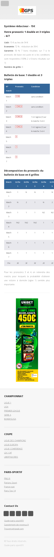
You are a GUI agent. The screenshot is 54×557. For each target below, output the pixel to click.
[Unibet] (27, 381)
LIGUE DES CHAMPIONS (15, 440)
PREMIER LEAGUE (12, 410)
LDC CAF (8, 452)
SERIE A (7, 415)
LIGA (6, 406)
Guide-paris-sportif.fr (14, 520)
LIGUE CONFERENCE (13, 448)
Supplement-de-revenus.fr (16, 524)
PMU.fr (7, 478)
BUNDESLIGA (10, 419)
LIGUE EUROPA (11, 444)
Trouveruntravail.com (14, 528)
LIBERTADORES (11, 456)
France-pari (9, 486)
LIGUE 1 (7, 402)
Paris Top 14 (10, 490)
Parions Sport (10, 482)
